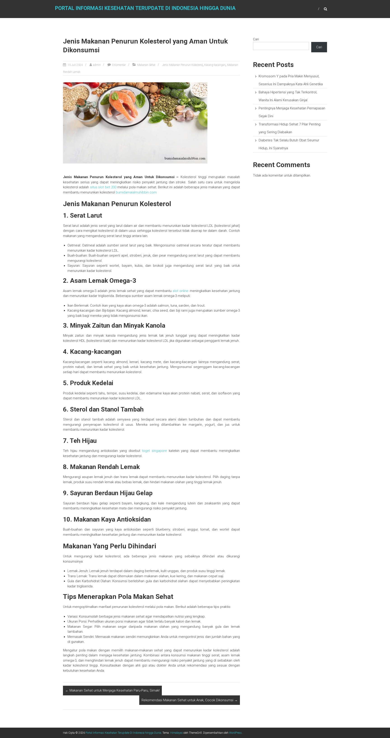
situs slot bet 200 (103, 187)
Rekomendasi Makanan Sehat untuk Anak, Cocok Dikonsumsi (190, 700)
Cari (256, 39)
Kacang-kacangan (214, 65)
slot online (180, 291)
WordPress (235, 732)
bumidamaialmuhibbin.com (136, 192)
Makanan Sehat (146, 65)
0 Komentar (119, 65)
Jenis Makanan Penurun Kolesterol (182, 65)
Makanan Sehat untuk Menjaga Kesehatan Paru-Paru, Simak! (112, 690)
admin (97, 65)
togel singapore (154, 451)
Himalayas (176, 732)
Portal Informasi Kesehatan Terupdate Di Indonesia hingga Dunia (145, 8)
